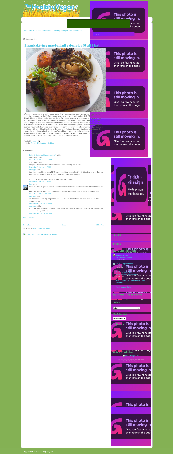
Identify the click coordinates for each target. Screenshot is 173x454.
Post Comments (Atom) (41, 228)
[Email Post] (38, 141)
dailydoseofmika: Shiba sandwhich (127, 274)
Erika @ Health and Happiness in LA (42, 155)
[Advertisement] (98, 24)
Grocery (57, 2)
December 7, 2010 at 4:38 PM (40, 181)
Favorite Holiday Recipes (124, 257)
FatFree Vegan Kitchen (124, 264)
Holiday (50, 143)
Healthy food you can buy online (67, 30)
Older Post (100, 225)
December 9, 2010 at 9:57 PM (40, 194)
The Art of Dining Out (124, 272)
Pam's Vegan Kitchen (124, 287)
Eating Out (40, 2)
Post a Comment (29, 217)
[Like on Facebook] (119, 117)
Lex (35, 141)
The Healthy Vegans (44, 451)
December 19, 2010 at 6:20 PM (40, 213)
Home (26, 2)
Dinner (33, 143)
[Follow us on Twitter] (119, 78)
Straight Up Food (122, 255)
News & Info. (66, 2)
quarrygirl (32, 169)
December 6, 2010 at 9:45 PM (40, 167)
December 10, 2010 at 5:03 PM (40, 203)
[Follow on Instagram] (119, 157)
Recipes (49, 2)
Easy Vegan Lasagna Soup (124, 266)
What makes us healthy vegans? (37, 30)
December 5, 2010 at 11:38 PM (40, 160)
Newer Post (27, 225)
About (32, 2)
